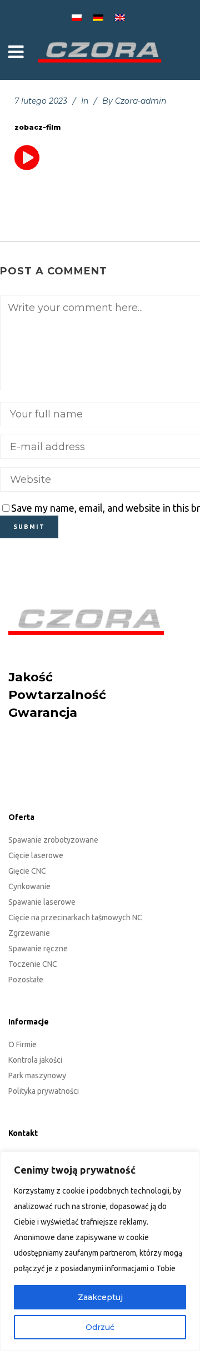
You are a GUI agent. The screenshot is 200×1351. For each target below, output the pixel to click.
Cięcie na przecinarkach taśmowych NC (75, 917)
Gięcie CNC (27, 870)
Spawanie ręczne (38, 948)
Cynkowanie (29, 886)
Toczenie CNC (32, 964)
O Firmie (22, 1044)
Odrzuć (100, 1327)
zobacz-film (37, 127)
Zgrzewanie (29, 933)
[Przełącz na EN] (121, 17)
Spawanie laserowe (42, 902)
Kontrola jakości (35, 1060)
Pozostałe (25, 979)
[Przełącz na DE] (100, 17)
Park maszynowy (37, 1075)
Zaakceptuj (100, 1297)
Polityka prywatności (43, 1091)
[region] (100, 1251)
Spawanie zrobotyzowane (53, 839)
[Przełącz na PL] (78, 17)
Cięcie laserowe (35, 855)
